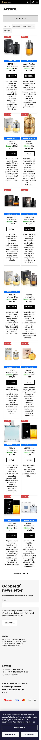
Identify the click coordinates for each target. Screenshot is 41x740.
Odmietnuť (10, 734)
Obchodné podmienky (11, 686)
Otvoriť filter (20, 18)
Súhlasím (29, 734)
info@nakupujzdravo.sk (14, 669)
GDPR (4, 692)
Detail (29, 154)
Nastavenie (19, 727)
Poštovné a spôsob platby (13, 689)
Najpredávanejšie (28, 26)
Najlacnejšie (17, 26)
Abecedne (7, 31)
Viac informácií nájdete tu (24, 722)
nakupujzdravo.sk (11, 674)
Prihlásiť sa (9, 623)
